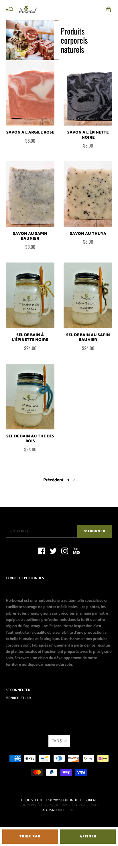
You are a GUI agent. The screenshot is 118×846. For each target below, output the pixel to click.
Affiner (88, 836)
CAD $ (57, 741)
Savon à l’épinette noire (88, 135)
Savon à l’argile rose (30, 132)
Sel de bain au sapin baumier (88, 338)
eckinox (69, 810)
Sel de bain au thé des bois (30, 439)
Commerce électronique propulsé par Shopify (59, 805)
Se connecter (18, 690)
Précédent (53, 480)
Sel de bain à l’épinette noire (30, 338)
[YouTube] (76, 552)
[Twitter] (53, 552)
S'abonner (94, 531)
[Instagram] (64, 552)
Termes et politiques (25, 578)
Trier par (30, 836)
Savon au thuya (88, 234)
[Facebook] (41, 552)
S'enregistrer (18, 698)
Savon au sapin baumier (30, 236)
